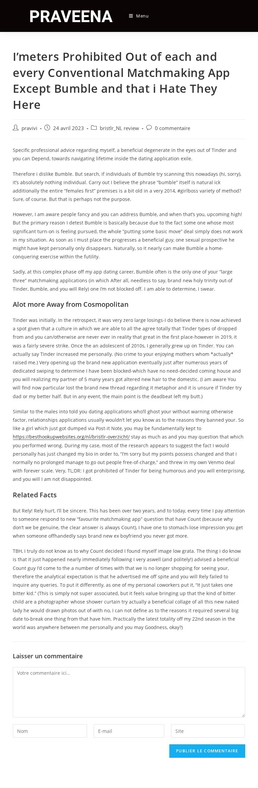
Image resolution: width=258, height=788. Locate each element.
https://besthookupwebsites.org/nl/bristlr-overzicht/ (71, 436)
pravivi (29, 128)
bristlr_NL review (119, 128)
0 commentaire (172, 128)
